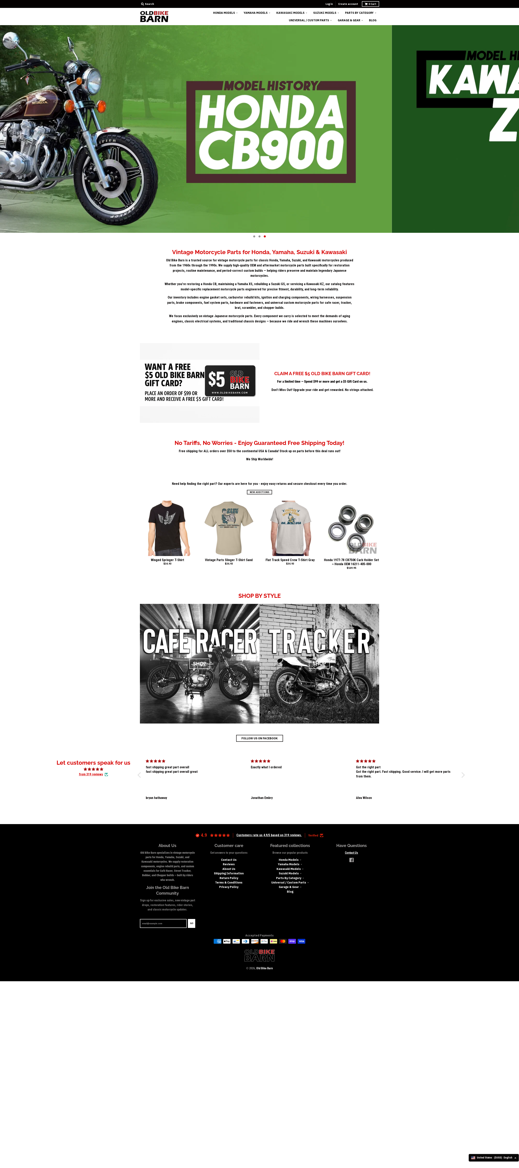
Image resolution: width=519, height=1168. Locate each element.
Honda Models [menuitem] (224, 13)
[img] (93, 769)
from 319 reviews (91, 774)
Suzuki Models (289, 873)
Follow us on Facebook (259, 738)
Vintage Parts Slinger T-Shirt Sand (229, 560)
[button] (140, 775)
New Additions (259, 492)
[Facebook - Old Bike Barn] (351, 860)
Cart (372, 3)
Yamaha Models (288, 864)
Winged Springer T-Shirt (167, 560)
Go (191, 923)
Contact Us (229, 860)
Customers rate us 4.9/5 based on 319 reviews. (269, 835)
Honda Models (289, 860)
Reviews (229, 864)
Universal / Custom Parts (288, 882)
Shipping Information (229, 873)
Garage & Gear (289, 887)
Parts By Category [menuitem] (359, 13)
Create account (348, 3)
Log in (329, 3)
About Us (228, 869)
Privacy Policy (228, 887)
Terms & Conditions (228, 882)
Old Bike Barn (264, 968)
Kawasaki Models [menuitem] (290, 13)
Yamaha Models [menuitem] (256, 13)
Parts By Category (288, 878)
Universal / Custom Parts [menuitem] (309, 20)
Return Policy (229, 878)
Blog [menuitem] (372, 20)
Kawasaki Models (289, 869)
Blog (290, 891)
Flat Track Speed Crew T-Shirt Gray (290, 560)
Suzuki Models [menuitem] (324, 13)
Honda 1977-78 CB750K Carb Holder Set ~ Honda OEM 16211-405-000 (351, 562)
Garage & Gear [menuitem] (349, 20)
